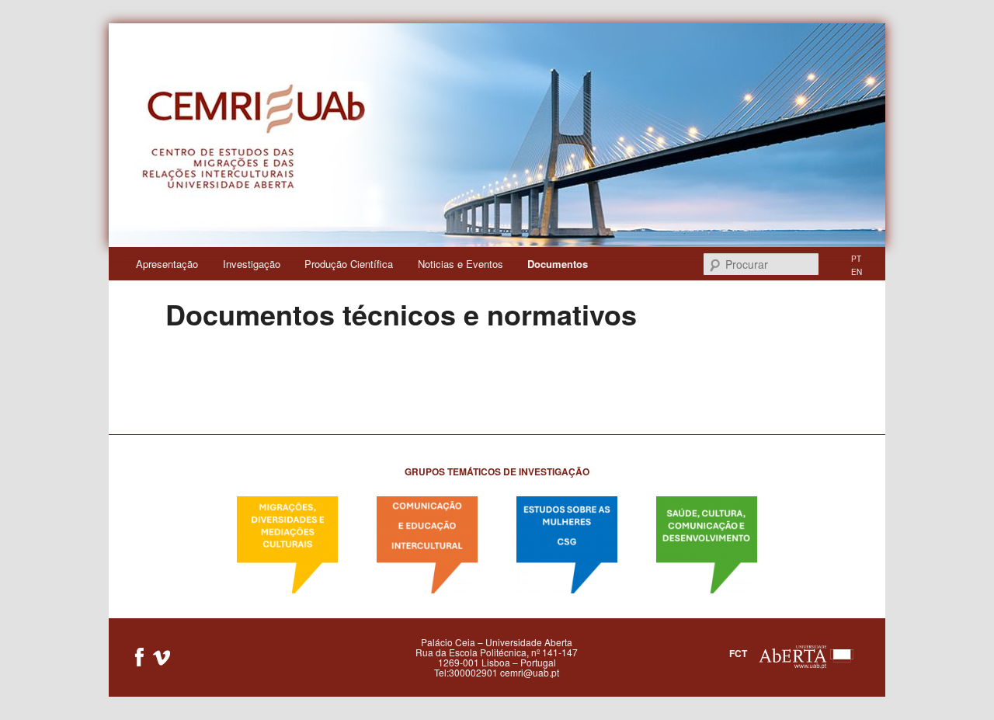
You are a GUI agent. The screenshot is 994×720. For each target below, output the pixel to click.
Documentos (557, 263)
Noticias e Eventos (460, 263)
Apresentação (167, 263)
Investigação (251, 263)
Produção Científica (348, 263)
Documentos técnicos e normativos (401, 314)
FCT (738, 653)
